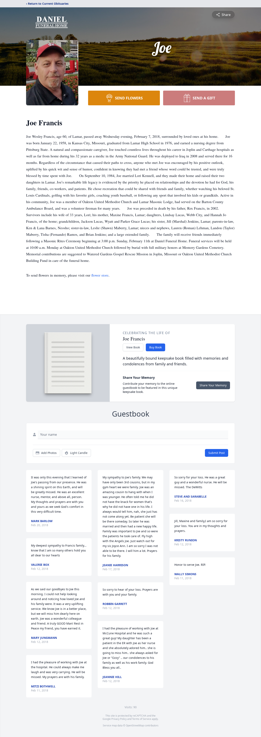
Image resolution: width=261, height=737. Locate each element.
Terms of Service (141, 719)
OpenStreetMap (135, 725)
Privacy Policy (119, 719)
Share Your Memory (213, 385)
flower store (99, 275)
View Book (133, 347)
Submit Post (216, 453)
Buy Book (155, 347)
